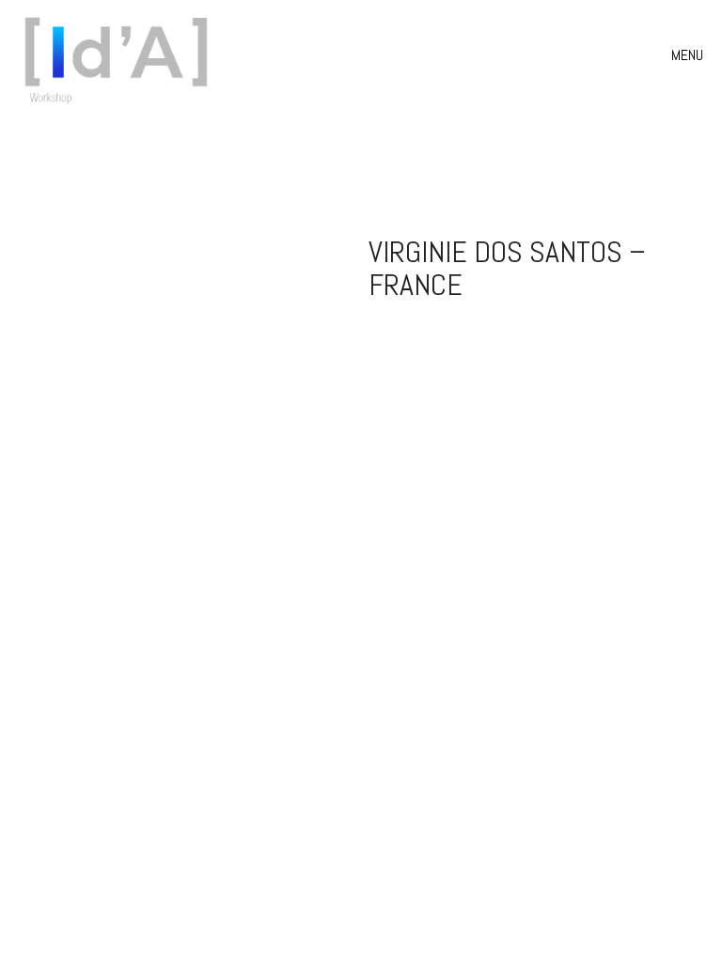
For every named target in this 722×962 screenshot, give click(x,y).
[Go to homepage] (122, 55)
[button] (689, 55)
